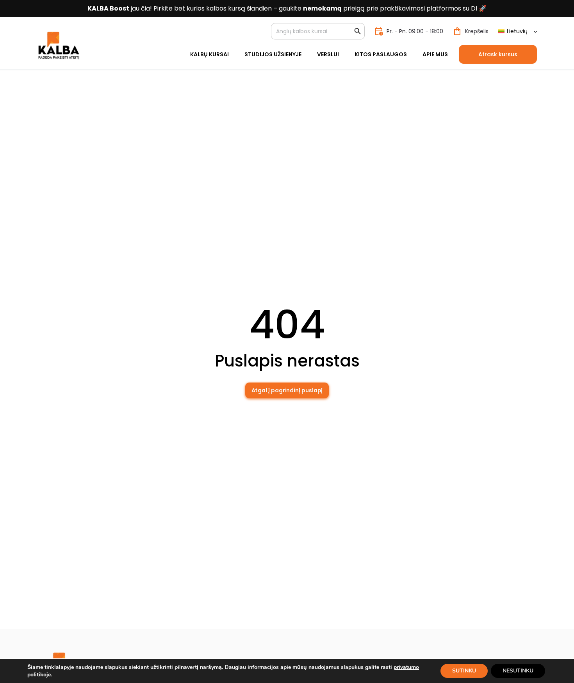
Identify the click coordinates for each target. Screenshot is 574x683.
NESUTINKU (518, 670)
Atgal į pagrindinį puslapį (287, 390)
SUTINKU (464, 670)
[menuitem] (517, 31)
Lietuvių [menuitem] (517, 31)
